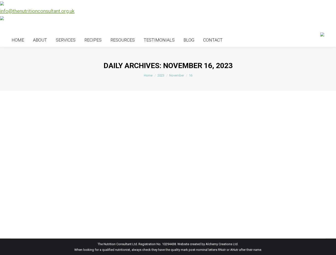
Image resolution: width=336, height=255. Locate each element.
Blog (20, 213)
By (42, 213)
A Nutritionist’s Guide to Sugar (51, 205)
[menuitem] (18, 39)
